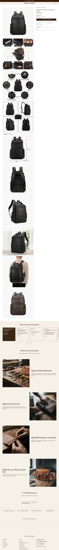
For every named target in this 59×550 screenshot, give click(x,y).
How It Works (5, 542)
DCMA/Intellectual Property (23, 548)
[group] (29, 1)
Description (38, 26)
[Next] (31, 343)
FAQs (37, 29)
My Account (21, 541)
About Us (4, 541)
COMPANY (5, 539)
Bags (41, 7)
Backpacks (44, 7)
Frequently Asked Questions (23, 542)
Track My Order (21, 544)
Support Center (21, 545)
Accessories (38, 7)
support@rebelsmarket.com (42, 541)
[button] (54, 3)
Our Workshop (5, 545)
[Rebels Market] (29, 3)
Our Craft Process (5, 544)
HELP (20, 539)
